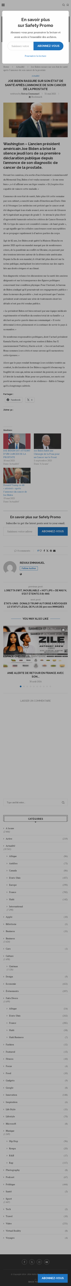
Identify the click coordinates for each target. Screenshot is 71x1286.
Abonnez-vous (48, 46)
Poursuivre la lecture (35, 55)
